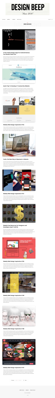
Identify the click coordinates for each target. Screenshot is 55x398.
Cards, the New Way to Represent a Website (15, 159)
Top (27, 395)
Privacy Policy (32, 390)
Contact (27, 390)
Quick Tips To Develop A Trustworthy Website (16, 86)
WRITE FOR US (19, 19)
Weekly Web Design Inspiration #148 (13, 329)
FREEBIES (13, 19)
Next (25, 380)
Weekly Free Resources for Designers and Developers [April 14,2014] (15, 226)
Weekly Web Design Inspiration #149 (13, 295)
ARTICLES (3, 19)
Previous (12, 380)
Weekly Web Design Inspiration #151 (13, 193)
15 (23, 380)
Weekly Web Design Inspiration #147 (13, 367)
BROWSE (8, 19)
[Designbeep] (28, 9)
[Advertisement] (44, 42)
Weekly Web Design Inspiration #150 (13, 261)
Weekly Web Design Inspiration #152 (13, 124)
